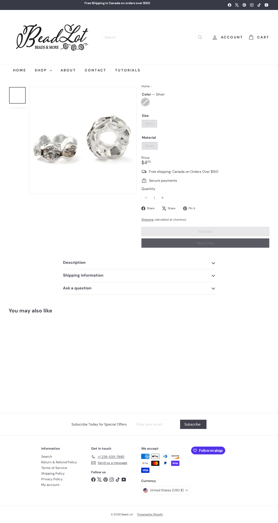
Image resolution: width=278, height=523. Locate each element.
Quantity (148, 189)
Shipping (147, 219)
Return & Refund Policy (59, 462)
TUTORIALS (128, 70)
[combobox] (153, 37)
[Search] (200, 37)
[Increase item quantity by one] (162, 198)
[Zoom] (83, 140)
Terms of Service (54, 468)
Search (46, 456)
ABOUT (68, 70)
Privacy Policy (52, 479)
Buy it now (205, 243)
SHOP (42, 70)
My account (50, 485)
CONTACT (95, 70)
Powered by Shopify (150, 514)
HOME (19, 70)
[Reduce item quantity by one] (146, 198)
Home (145, 86)
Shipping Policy (53, 473)
